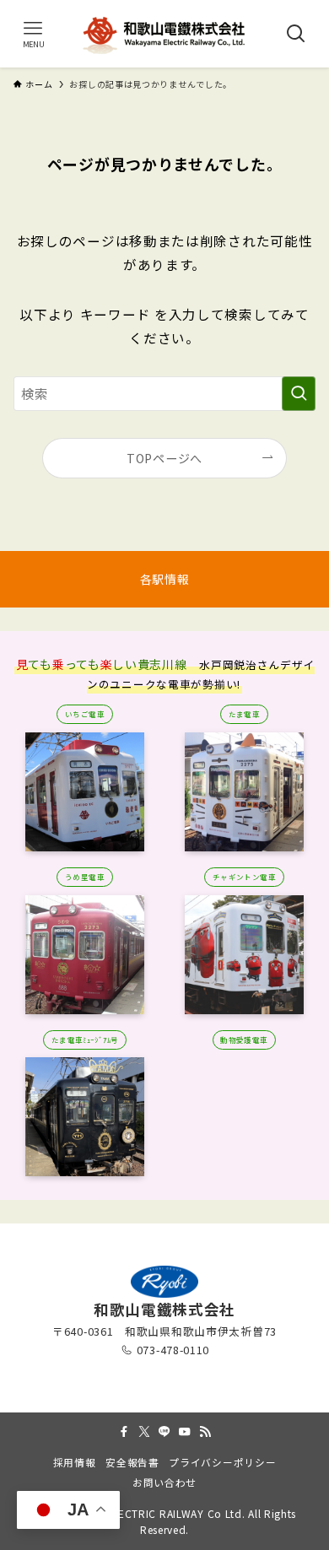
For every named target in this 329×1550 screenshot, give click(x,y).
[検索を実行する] (299, 393)
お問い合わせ (164, 1482)
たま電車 (245, 714)
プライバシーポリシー (222, 1462)
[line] (164, 1431)
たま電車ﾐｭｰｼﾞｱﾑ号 (85, 1039)
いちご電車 (85, 714)
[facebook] (124, 1431)
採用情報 (74, 1462)
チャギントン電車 (244, 877)
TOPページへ (164, 458)
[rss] (205, 1431)
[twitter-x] (144, 1431)
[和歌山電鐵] (164, 34)
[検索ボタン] (295, 34)
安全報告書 (132, 1462)
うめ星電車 (85, 877)
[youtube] (184, 1431)
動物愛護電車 (244, 1039)
